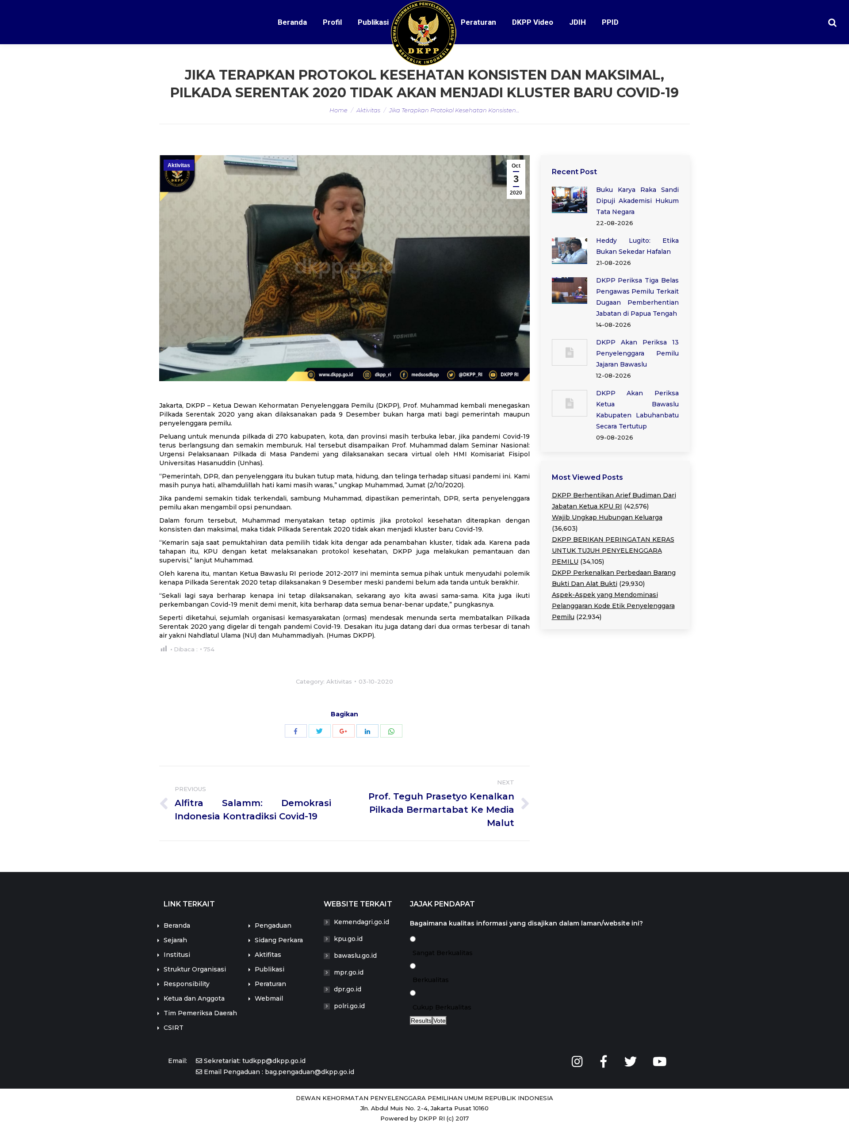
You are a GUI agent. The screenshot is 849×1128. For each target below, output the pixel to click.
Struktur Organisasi (195, 969)
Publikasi (269, 969)
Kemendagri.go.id (361, 922)
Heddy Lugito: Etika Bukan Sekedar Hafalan (637, 246)
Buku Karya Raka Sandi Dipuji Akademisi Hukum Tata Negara (637, 201)
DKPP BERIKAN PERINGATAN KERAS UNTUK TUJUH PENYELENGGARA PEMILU (613, 550)
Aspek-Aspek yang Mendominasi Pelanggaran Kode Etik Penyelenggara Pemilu (613, 606)
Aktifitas (268, 955)
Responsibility (187, 984)
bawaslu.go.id (355, 956)
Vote (439, 1020)
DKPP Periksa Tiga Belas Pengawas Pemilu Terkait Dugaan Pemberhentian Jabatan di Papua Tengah (637, 296)
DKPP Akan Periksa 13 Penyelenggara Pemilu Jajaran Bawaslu (637, 353)
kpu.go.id (348, 939)
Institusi (177, 955)
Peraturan (270, 984)
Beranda (177, 925)
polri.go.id (349, 1006)
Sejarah (175, 940)
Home (338, 110)
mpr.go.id (348, 972)
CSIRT (174, 1028)
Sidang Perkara (279, 940)
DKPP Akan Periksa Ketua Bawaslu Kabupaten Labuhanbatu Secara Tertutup (637, 409)
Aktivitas (368, 110)
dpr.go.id (347, 989)
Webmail (269, 998)
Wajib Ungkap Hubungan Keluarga (607, 517)
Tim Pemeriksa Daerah (200, 1013)
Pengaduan (273, 925)
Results (421, 1020)
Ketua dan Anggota (194, 998)
